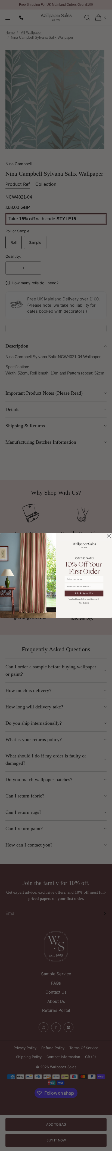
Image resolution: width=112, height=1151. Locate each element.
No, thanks (84, 603)
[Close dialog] (109, 536)
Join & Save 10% (84, 593)
